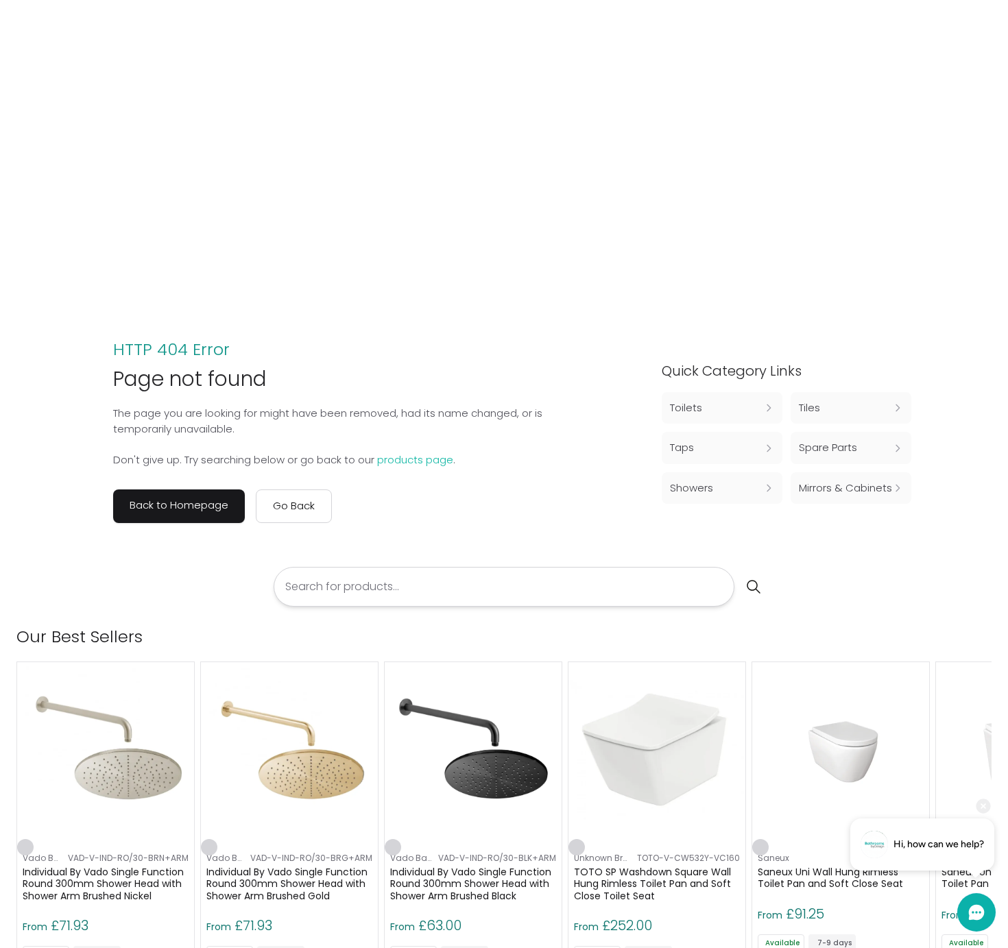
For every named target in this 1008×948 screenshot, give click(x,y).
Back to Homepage (179, 505)
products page (415, 459)
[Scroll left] (961, 637)
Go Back (294, 505)
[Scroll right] (983, 637)
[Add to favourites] (25, 847)
